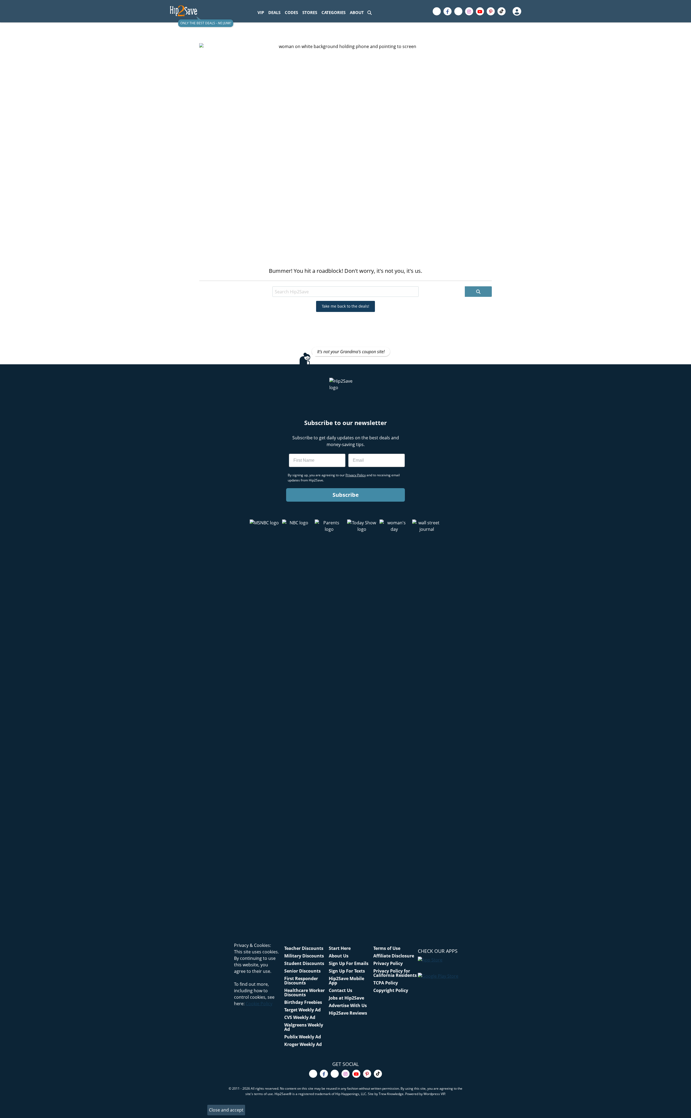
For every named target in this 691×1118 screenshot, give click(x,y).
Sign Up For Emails (348, 963)
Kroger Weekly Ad (303, 1044)
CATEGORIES (333, 12)
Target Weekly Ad (302, 1010)
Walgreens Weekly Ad (303, 1027)
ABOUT (357, 12)
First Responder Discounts (301, 980)
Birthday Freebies (303, 1002)
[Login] (516, 11)
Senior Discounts (302, 971)
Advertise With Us (348, 1005)
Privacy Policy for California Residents (395, 973)
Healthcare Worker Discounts (304, 992)
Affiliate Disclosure (393, 956)
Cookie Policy (259, 1004)
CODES (291, 12)
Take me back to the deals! (345, 306)
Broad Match (294, 281)
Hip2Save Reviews (348, 1013)
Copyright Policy (390, 990)
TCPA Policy (385, 983)
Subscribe (346, 494)
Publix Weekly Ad (302, 1037)
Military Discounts (304, 956)
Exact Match (326, 281)
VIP (261, 12)
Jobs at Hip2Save (346, 998)
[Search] (369, 12)
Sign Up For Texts (347, 971)
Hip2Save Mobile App (346, 980)
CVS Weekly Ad (299, 1017)
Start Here (340, 948)
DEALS (274, 12)
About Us (338, 956)
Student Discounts (304, 963)
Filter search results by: (253, 281)
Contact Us (340, 990)
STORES (309, 12)
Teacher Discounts (303, 948)
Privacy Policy (388, 963)
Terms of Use (386, 948)
